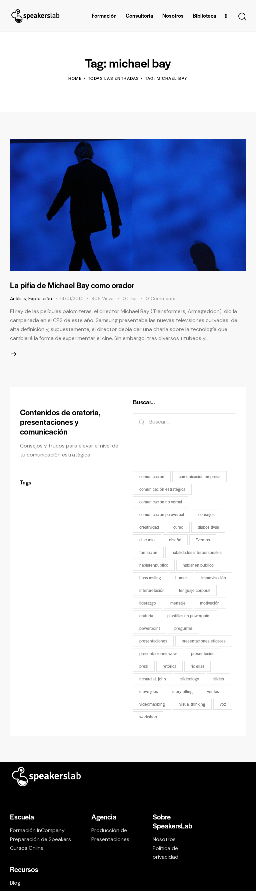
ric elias (197, 666)
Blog (15, 882)
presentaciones (153, 641)
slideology (189, 679)
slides (218, 679)
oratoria (146, 616)
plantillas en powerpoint (189, 616)
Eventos (203, 540)
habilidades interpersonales (197, 552)
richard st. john (152, 679)
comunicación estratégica (162, 489)
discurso (147, 540)
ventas (213, 691)
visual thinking (192, 704)
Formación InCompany (37, 830)
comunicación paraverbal (161, 514)
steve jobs (148, 691)
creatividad (149, 527)
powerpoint (149, 628)
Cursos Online (27, 847)
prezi (143, 666)
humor (181, 578)
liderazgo (147, 603)
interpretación (152, 590)
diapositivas (208, 527)
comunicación (151, 476)
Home (75, 78)
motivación (210, 603)
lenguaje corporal (194, 590)
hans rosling (150, 578)
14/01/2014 (71, 298)
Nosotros (164, 839)
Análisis (18, 298)
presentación (203, 653)
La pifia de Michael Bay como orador (72, 284)
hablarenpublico (153, 565)
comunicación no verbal (160, 502)
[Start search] (242, 17)
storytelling (182, 691)
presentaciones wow (158, 653)
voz (223, 704)
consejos (206, 514)
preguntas (183, 628)
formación (148, 552)
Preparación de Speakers (40, 839)
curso (178, 527)
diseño (175, 540)
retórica (169, 666)
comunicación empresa (199, 476)
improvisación (213, 578)
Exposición (40, 298)
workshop (148, 717)
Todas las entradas (113, 78)
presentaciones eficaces (204, 641)
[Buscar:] (184, 421)
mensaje (178, 603)
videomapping (152, 704)
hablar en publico (198, 565)
